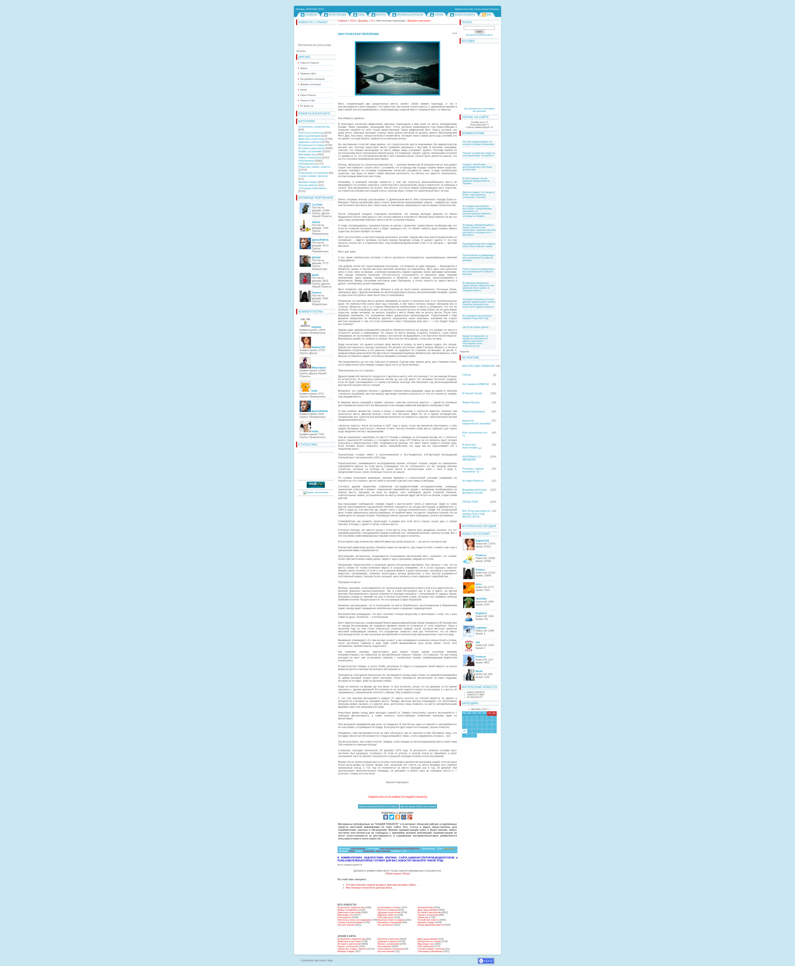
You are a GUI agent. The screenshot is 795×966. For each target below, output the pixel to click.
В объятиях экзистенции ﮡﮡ (471, 446)
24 (474, 731)
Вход (361, 14)
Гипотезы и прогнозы (311, 132)
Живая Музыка (471, 402)
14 (494, 722)
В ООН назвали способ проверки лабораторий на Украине (476, 181)
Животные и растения (311, 139)
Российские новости (428, 920)
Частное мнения (308, 185)
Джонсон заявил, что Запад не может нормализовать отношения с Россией (478, 194)
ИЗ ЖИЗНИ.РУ (475, 697)
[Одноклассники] (397, 817)
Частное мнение (346, 925)
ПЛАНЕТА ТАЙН (475, 694)
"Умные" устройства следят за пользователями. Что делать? (479, 154)
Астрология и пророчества (314, 126)
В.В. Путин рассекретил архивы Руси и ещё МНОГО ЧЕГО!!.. (476, 514)
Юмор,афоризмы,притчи (431, 925)
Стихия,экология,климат (350, 922)
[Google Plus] (409, 817)
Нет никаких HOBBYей (475, 384)
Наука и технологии (310, 157)
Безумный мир (425, 907)
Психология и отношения (313, 172)
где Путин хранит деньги (475, 327)
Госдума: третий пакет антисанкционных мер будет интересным (478, 167)
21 (494, 726)
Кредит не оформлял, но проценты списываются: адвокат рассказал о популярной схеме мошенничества (475, 341)
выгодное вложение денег (479, 35)
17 (474, 726)
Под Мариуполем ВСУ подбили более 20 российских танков (479, 245)
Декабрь (363, 20)
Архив (439, 14)
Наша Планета (465, 14)
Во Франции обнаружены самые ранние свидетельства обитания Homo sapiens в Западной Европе (478, 287)
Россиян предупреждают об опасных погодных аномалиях (478, 142)
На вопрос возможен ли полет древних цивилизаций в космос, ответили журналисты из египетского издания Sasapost (479, 303)
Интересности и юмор (311, 145)
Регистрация (337, 14)
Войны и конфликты (347, 910)
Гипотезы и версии (387, 910)
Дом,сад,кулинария (309, 135)
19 (484, 726)
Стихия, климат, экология (313, 176)
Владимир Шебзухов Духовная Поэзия (474, 491)
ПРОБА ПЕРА (470, 501)
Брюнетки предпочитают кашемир (476, 422)
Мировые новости (386, 915)
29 (464, 735)
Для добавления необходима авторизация (479, 109)
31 (474, 735)
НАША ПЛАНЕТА (476, 692)
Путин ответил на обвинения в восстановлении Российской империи (479, 257)
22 (464, 731)
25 (479, 731)
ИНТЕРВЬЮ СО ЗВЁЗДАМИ (471, 458)
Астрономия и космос (388, 907)
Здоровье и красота (310, 142)
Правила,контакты (410, 14)
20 (489, 726)
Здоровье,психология (388, 912)
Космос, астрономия (310, 151)
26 (484, 731)
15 (464, 726)
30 (469, 735)
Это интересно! (385, 925)
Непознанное (306, 160)
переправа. (369, 851)
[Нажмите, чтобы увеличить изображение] (397, 68)
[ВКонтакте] (385, 817)
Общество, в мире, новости (314, 166)
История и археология (311, 148)
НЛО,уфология (307, 163)
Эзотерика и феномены (312, 188)
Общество (423, 917)
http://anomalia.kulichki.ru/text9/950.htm (400, 848)
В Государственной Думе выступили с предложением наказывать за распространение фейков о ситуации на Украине (477, 211)
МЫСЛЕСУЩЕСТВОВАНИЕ (478, 366)
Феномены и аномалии (389, 922)
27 (489, 731)
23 (469, 731)
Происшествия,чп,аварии (390, 920)
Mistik (352, 851)
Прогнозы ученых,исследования (354, 920)
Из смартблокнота (473, 480)
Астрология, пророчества (350, 907)
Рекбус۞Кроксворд (473, 411)
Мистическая (383, 851)
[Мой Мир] (403, 817)
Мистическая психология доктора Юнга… (370, 887)
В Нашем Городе (472, 393)
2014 (353, 20)
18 (479, 726)
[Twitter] (391, 817)
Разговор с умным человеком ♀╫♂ (472, 470)
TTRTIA (466, 375)
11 (479, 722)
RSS (489, 14)
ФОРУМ (380, 14)
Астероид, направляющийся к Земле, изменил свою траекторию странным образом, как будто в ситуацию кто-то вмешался (479, 230)
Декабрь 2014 (479, 709)
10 (474, 722)
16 (469, 726)
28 (494, 731)
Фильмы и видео (308, 182)
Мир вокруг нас (307, 154)
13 (489, 722)
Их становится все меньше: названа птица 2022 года (477, 316)
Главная (311, 14)
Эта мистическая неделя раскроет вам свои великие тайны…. (382, 884)
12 (484, 722)
